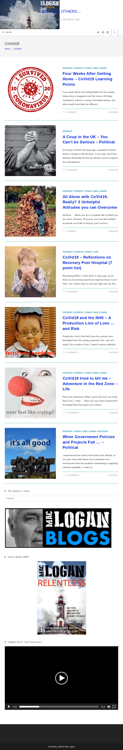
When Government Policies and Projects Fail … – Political (89, 442)
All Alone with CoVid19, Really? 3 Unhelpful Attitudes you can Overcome (90, 202)
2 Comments (71, 352)
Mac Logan (100, 68)
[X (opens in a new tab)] (98, 32)
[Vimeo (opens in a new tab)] (107, 32)
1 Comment (71, 112)
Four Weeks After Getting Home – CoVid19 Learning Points (88, 78)
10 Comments (72, 413)
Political (103, 431)
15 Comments (72, 475)
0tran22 (67, 68)
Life (96, 252)
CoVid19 (17, 49)
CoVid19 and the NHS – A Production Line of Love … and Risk (89, 323)
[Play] (9, 706)
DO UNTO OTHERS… (61, 11)
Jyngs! (88, 68)
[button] (61, 678)
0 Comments (71, 170)
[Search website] (115, 32)
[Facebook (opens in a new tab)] (103, 32)
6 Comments (71, 292)
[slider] (58, 706)
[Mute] (109, 706)
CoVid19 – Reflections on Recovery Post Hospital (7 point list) (87, 262)
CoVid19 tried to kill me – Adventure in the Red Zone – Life (90, 383)
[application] (61, 678)
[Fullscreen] (114, 706)
